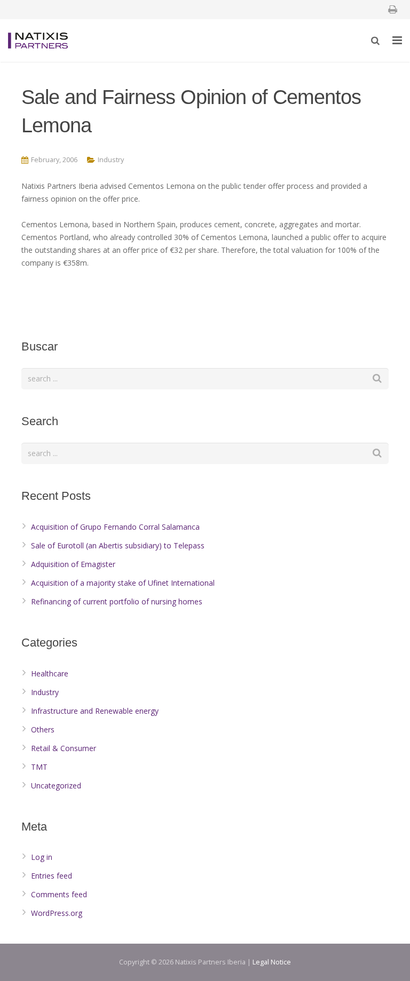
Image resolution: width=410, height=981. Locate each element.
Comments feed (59, 894)
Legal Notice (272, 962)
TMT (39, 767)
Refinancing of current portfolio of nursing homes (116, 601)
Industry (111, 159)
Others (42, 729)
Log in (41, 857)
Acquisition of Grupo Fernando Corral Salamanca (115, 527)
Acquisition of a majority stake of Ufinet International (123, 583)
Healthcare (49, 673)
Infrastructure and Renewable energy (95, 711)
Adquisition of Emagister (73, 564)
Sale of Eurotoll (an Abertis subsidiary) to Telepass (117, 545)
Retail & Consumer (63, 748)
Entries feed (51, 876)
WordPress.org (56, 913)
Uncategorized (56, 785)
